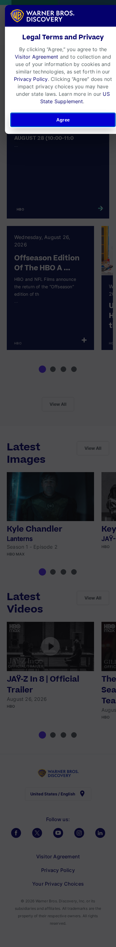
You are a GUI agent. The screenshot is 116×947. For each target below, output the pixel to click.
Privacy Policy (31, 79)
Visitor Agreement (36, 57)
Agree (63, 119)
